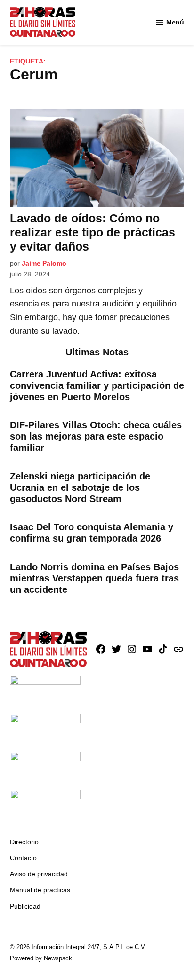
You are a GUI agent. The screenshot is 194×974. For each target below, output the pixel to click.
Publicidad (25, 906)
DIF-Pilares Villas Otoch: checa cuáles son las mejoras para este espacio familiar (96, 436)
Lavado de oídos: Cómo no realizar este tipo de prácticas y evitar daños (92, 232)
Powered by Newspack (41, 958)
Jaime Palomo (44, 263)
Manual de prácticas (40, 890)
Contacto (23, 858)
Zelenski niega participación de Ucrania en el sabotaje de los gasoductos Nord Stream (80, 487)
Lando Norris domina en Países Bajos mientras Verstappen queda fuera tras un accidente (94, 578)
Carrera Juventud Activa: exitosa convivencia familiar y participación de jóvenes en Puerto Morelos (97, 385)
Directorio (24, 842)
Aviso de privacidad (39, 874)
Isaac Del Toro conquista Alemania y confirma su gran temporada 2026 (91, 532)
